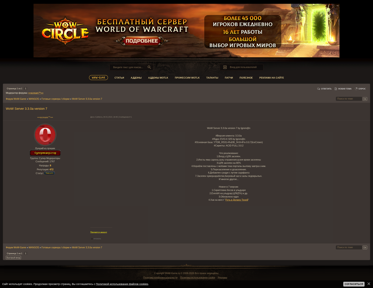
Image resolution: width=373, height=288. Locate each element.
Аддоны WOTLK (158, 78)
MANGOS (34, 99)
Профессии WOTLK (187, 78)
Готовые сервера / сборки (56, 99)
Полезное (246, 78)
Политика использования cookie (197, 277)
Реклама (222, 277)
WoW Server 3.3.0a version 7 (87, 99)
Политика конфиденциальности (160, 277)
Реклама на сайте (271, 78)
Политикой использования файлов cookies (122, 284)
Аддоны (136, 78)
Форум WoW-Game (16, 99)
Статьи (119, 78)
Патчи (229, 78)
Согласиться (354, 284)
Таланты (212, 78)
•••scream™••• (35, 93)
